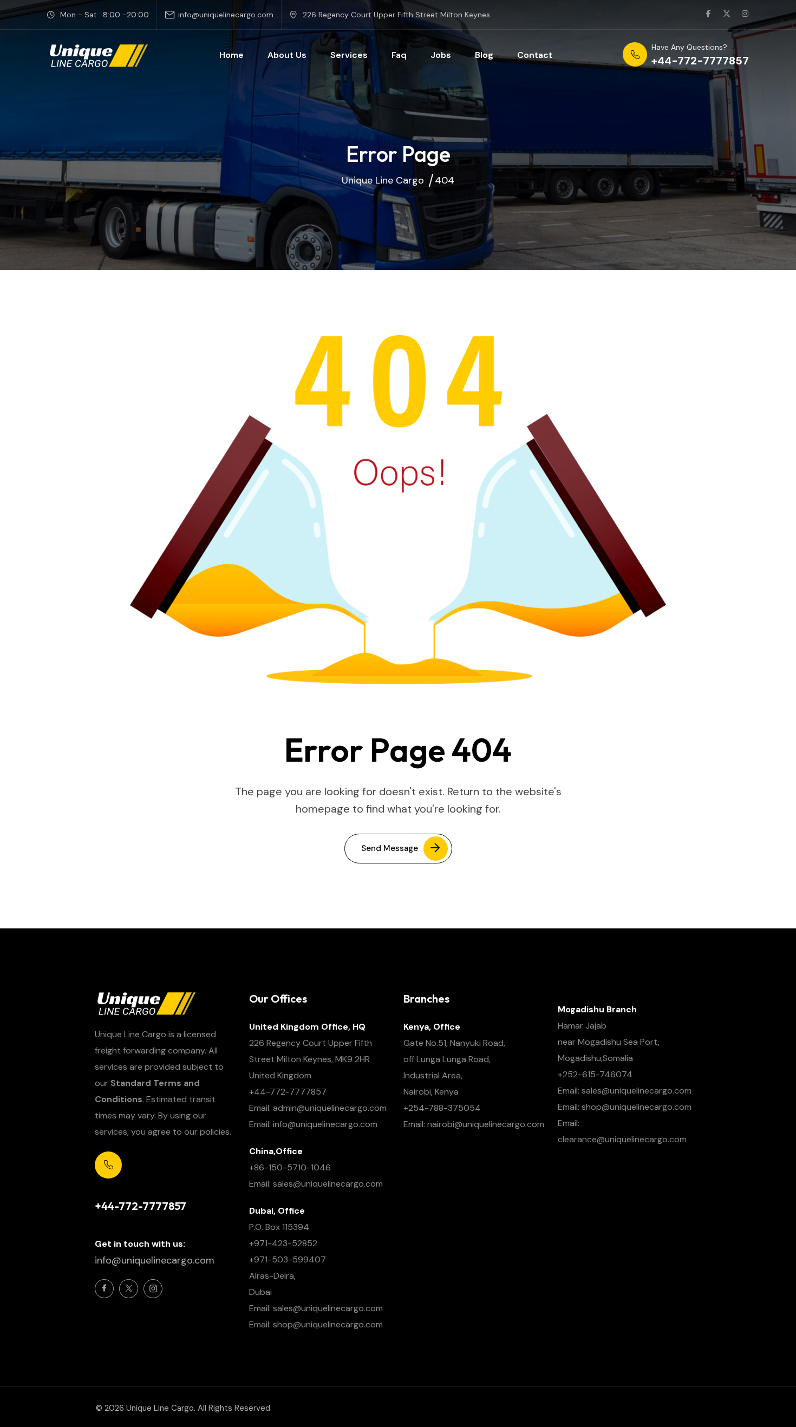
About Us (286, 55)
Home (231, 55)
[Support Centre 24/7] (108, 1165)
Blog (484, 55)
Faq (399, 55)
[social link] (708, 14)
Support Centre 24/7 (133, 1188)
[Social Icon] (104, 1288)
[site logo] (98, 55)
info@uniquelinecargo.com (225, 14)
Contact (534, 55)
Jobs (440, 55)
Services (349, 55)
